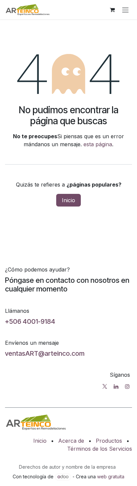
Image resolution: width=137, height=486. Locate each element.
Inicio (68, 200)
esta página (97, 144)
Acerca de (71, 440)
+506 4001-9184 (30, 321)
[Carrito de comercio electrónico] (112, 9)
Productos (109, 440)
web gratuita (110, 476)
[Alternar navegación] (125, 10)
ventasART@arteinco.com (44, 353)
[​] (105, 386)
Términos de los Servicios (99, 448)
